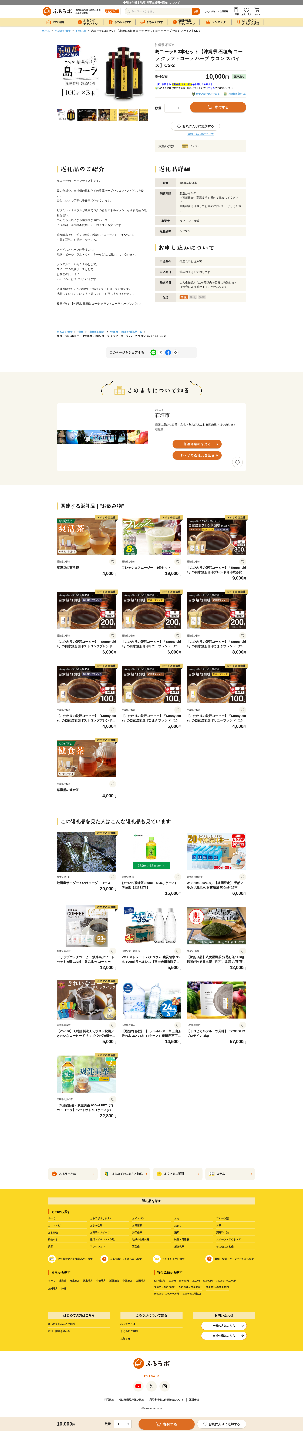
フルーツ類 (222, 1218)
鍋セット (53, 1239)
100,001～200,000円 (190, 1287)
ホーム (46, 30)
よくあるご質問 (129, 1331)
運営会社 (194, 1399)
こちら (211, 88)
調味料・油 (222, 1232)
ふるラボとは (127, 1323)
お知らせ (125, 1338)
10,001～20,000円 (179, 1280)
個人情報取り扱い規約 (131, 1399)
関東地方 (88, 1280)
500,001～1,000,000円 (166, 1293)
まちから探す (65, 331)
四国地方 (141, 1280)
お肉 (176, 1218)
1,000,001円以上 (192, 1293)
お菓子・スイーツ (100, 1232)
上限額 (236, 14)
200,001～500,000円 (217, 1287)
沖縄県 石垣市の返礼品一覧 (126, 331)
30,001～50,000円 (226, 1280)
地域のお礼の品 (140, 1239)
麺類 (176, 1232)
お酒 (218, 1225)
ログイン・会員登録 (218, 11)
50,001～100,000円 (165, 1287)
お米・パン (138, 1218)
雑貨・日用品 (181, 1239)
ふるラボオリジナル (101, 1218)
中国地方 (127, 1280)
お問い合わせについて (200, 134)
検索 (196, 11)
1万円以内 (159, 1280)
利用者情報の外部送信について (166, 1399)
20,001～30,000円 (202, 1280)
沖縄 (80, 331)
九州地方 (53, 1288)
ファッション (97, 1246)
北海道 (62, 1280)
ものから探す (63, 30)
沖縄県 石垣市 (165, 45)
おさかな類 (96, 1225)
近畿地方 (114, 1280)
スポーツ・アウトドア (228, 1239)
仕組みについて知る (208, 93)
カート (257, 14)
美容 (50, 1246)
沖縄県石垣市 (97, 331)
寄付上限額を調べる (59, 1331)
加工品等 (137, 1232)
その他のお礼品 (225, 1246)
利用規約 (109, 1399)
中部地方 (101, 1280)
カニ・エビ (54, 1225)
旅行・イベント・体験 (102, 1239)
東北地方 (74, 1280)
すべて (51, 1218)
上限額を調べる (237, 93)
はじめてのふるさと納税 (61, 1323)
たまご (178, 1225)
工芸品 (136, 1246)
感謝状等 (179, 1246)
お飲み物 (81, 30)
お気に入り (246, 14)
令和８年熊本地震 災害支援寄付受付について (151, 2)
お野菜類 (137, 1225)
